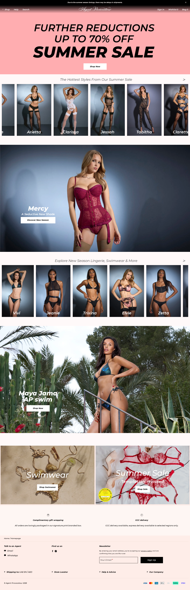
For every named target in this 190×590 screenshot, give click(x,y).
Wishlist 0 (173, 9)
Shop (7, 9)
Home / (7, 538)
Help (16, 9)
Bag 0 (185, 9)
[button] (160, 9)
